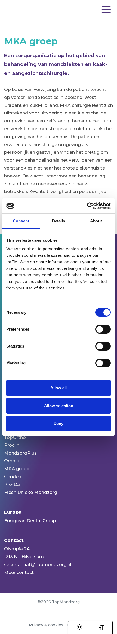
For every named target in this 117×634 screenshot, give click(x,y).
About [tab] (96, 221)
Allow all (58, 387)
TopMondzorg (31, 9)
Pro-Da (12, 484)
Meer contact (19, 572)
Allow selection (58, 405)
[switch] (103, 329)
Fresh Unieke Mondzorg (30, 492)
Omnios (13, 460)
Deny (58, 423)
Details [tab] (58, 221)
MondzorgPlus (20, 453)
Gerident (13, 476)
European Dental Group (30, 520)
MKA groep (16, 468)
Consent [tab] (21, 221)
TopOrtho (15, 437)
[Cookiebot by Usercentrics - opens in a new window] (87, 205)
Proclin (11, 445)
